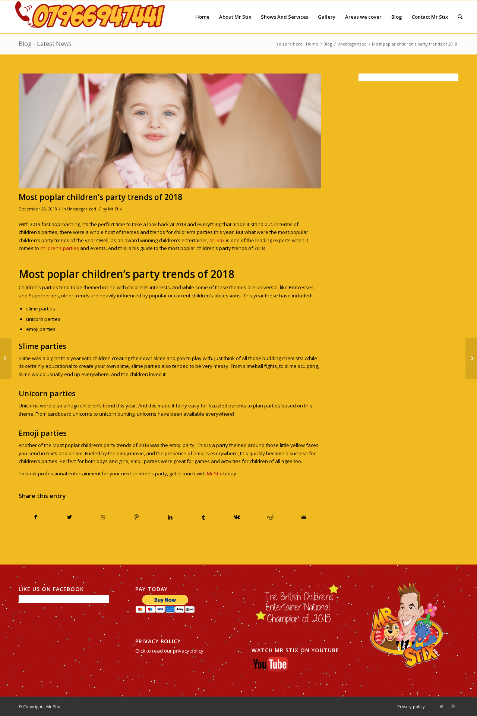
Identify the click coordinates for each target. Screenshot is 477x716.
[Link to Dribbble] (452, 706)
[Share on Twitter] (69, 517)
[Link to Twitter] (441, 706)
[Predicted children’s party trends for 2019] (471, 358)
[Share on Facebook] (36, 517)
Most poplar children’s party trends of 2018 (100, 197)
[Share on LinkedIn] (170, 517)
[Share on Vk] (237, 517)
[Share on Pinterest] (136, 517)
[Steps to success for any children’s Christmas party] (6, 358)
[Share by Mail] (303, 517)
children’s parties (59, 248)
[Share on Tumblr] (203, 517)
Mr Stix (115, 209)
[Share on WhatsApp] (103, 517)
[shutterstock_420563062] (170, 131)
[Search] (460, 16)
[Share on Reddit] (270, 517)
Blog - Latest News (45, 44)
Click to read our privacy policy (169, 650)
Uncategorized (81, 209)
